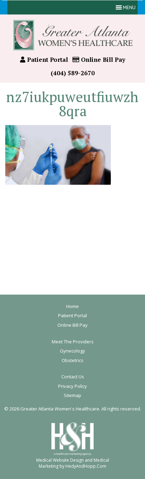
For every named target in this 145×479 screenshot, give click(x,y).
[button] (129, 7)
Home (72, 306)
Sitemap (72, 395)
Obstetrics (72, 360)
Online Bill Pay (102, 59)
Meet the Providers (73, 341)
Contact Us (72, 376)
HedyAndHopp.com (85, 466)
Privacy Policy (72, 386)
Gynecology (72, 351)
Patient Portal (46, 59)
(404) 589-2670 (73, 73)
